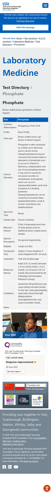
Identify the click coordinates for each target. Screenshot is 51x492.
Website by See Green (13, 444)
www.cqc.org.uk (30, 461)
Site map (7, 441)
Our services (30, 38)
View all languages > (36, 389)
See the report (13, 371)
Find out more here (25, 21)
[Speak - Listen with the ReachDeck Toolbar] (46, 488)
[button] (45, 5)
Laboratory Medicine (23, 41)
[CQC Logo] (13, 347)
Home (19, 38)
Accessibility (40, 438)
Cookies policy (19, 441)
